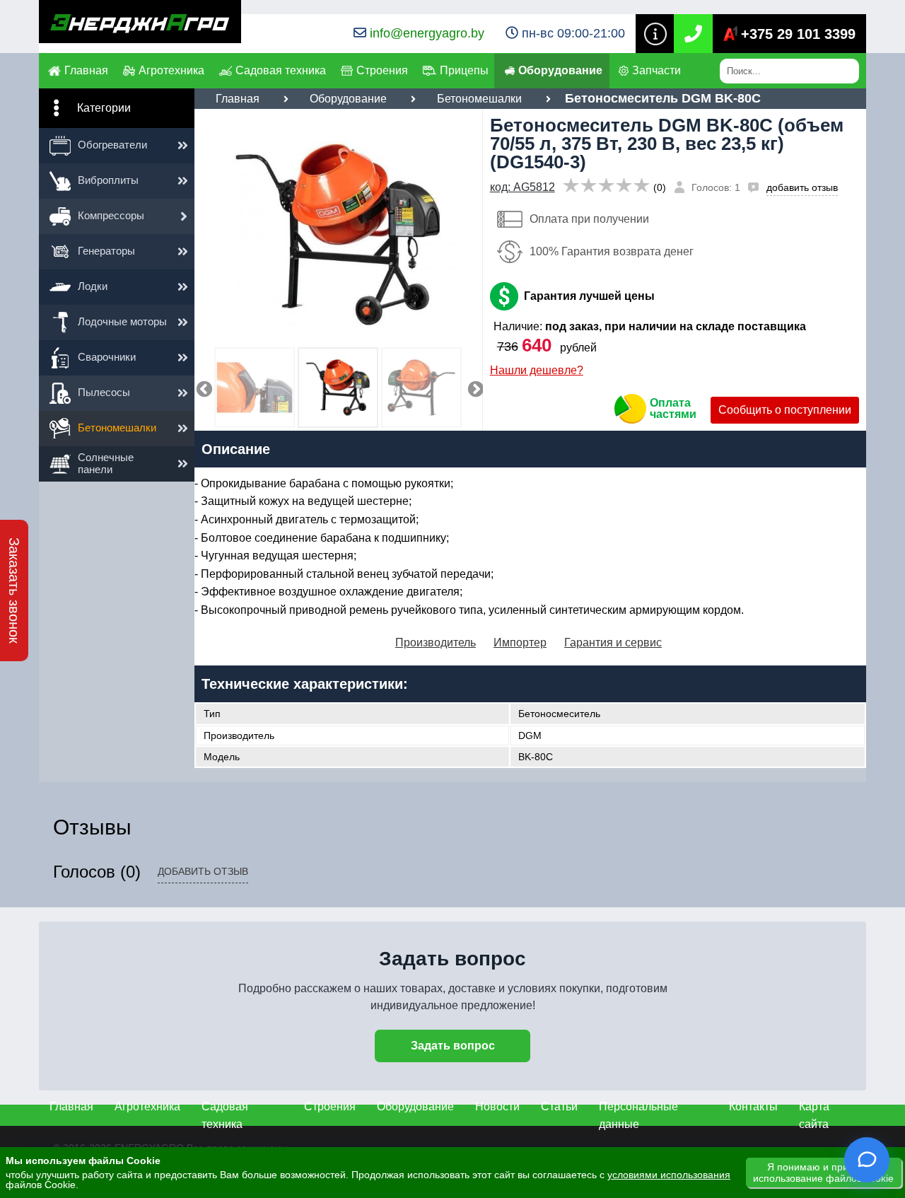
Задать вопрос (453, 1046)
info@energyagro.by (427, 33)
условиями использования (668, 1174)
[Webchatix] (866, 1159)
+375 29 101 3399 (798, 34)
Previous (202, 387)
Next (474, 387)
